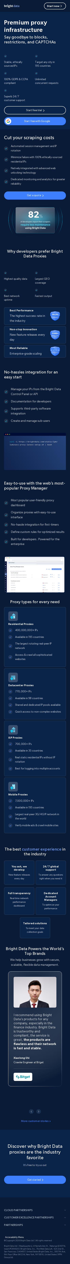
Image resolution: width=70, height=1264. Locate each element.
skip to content (19, 17)
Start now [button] (53, 5)
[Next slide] (38, 1111)
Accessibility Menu (14, 1237)
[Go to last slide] (31, 1111)
